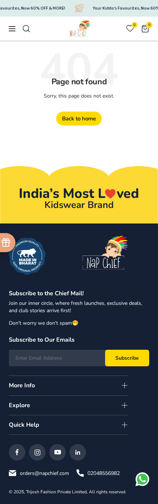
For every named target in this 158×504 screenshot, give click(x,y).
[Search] (26, 28)
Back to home (79, 118)
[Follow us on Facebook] (17, 452)
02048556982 (103, 473)
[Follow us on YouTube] (57, 452)
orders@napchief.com (44, 473)
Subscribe (127, 358)
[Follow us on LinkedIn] (77, 452)
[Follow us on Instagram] (37, 452)
